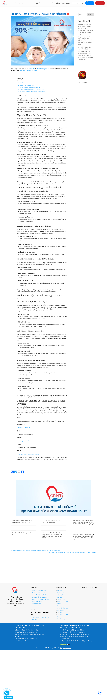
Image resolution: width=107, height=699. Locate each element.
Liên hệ (58, 3)
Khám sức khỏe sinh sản (38, 593)
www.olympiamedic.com (25, 441)
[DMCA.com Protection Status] (65, 645)
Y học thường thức (47, 3)
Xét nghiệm (60, 610)
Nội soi (59, 617)
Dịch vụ (20, 3)
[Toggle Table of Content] (18, 81)
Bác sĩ (37, 3)
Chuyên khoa (29, 3)
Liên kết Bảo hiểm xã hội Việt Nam (26, 632)
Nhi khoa (59, 597)
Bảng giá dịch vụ (36, 603)
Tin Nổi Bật (31, 69)
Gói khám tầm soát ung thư (39, 597)
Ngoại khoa (60, 593)
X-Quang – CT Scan (62, 614)
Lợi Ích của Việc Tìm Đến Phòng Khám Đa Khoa (31, 89)
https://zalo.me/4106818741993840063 (28, 454)
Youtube (34, 70)
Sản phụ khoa (61, 595)
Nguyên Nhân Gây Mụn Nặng (26, 85)
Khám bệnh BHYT (37, 601)
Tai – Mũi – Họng (62, 599)
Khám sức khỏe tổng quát (39, 590)
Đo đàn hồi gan (61, 619)
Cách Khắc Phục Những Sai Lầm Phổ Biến (30, 87)
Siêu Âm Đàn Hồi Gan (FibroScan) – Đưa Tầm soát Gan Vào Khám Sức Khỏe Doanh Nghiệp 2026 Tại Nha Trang (85, 55)
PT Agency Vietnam (65, 648)
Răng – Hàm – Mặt (62, 601)
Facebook (22, 70)
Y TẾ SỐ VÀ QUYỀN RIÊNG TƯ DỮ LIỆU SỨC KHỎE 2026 (85, 32)
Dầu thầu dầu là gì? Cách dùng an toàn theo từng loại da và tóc (85, 26)
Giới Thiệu (22, 83)
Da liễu (59, 603)
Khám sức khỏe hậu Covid (39, 595)
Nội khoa (60, 590)
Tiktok (28, 70)
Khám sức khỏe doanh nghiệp (40, 599)
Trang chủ (12, 3)
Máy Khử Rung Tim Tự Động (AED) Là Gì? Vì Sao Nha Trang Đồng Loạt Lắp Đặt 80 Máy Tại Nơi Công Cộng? (85, 40)
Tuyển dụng (66, 3)
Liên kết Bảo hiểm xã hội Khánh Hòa (26, 639)
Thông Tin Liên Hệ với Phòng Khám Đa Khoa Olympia (32, 91)
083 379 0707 (100, 3)
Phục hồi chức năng (62, 608)
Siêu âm (59, 612)
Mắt (58, 606)
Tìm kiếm (90, 14)
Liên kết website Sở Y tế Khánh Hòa (26, 630)
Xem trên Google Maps (24, 427)
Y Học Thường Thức (42, 69)
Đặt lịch (91, 3)
